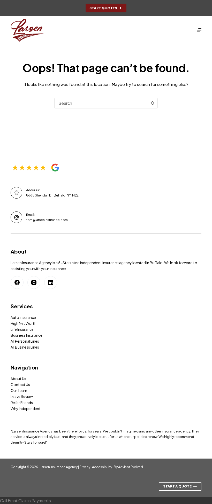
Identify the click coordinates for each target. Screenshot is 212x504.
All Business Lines (25, 347)
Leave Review (22, 396)
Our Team (19, 390)
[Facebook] (17, 282)
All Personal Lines (25, 341)
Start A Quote (177, 486)
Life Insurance (22, 329)
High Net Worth (23, 323)
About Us (18, 378)
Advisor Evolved (130, 467)
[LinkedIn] (50, 282)
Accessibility (102, 467)
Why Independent (26, 408)
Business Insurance (26, 335)
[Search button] (152, 103)
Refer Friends (22, 402)
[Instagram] (33, 282)
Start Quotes (103, 8)
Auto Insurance (23, 317)
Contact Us (20, 384)
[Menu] (199, 30)
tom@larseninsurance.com (47, 220)
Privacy (84, 467)
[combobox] (101, 103)
